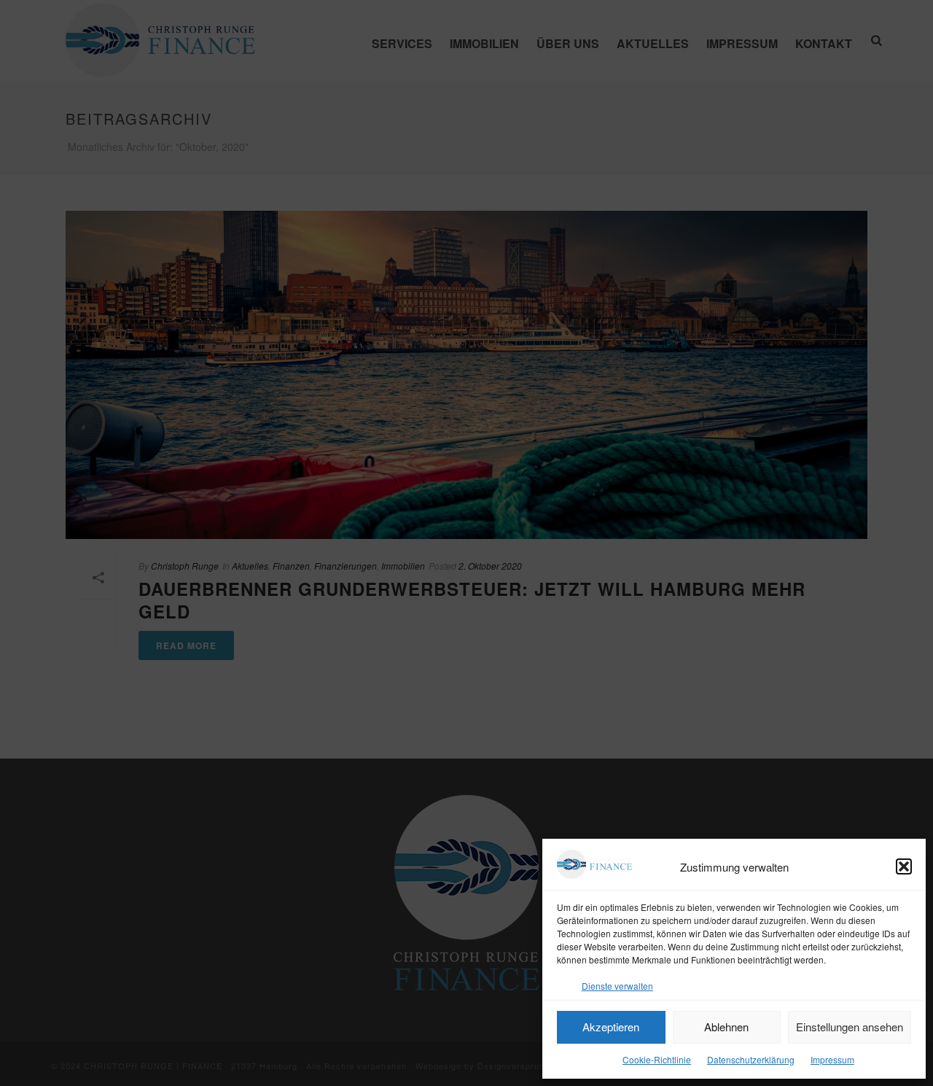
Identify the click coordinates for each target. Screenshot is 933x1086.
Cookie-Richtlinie (656, 1059)
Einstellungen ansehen (849, 1026)
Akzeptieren (610, 1026)
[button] (904, 866)
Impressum (832, 1059)
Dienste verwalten (617, 986)
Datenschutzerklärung (751, 1059)
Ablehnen (726, 1026)
